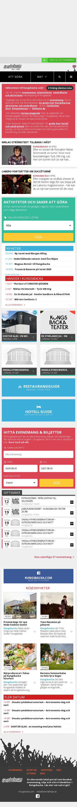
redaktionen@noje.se (47, 791)
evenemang (29, 92)
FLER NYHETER (12, 274)
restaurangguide (30, 113)
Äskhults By (38, 108)
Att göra (15, 76)
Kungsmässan (20, 108)
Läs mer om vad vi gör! (57, 785)
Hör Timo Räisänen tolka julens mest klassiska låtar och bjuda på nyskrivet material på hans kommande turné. (53, 632)
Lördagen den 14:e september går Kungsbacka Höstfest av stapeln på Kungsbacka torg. (17, 686)
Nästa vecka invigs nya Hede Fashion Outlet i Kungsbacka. (16, 631)
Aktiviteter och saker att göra (35, 202)
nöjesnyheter (44, 92)
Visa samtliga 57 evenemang (53, 557)
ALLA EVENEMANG (14, 304)
